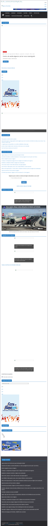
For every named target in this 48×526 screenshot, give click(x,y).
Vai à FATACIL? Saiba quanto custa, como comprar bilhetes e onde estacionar (16, 166)
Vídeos (30, 13)
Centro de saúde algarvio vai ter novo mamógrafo (19, 56)
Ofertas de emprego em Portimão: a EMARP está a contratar (14, 511)
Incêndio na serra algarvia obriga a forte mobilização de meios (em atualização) (17, 506)
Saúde (33, 53)
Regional (7, 13)
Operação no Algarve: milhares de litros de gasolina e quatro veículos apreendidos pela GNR (20, 509)
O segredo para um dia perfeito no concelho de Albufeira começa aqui (15, 144)
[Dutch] (8, 1)
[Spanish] (21, 1)
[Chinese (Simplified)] (5, 1)
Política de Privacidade (17, 15)
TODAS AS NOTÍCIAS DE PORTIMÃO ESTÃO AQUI (11, 265)
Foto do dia (36, 13)
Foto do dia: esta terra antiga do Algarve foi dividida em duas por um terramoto (18, 502)
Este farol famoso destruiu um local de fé (9, 148)
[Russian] (19, 1)
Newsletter (26, 15)
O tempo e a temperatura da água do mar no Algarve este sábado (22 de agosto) (17, 160)
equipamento (22, 53)
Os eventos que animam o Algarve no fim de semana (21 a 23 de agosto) (16, 172)
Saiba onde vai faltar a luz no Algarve (9, 497)
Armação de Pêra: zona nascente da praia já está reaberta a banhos (15, 504)
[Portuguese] (31, 16)
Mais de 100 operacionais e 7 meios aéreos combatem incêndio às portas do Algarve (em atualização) (21, 168)
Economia (19, 13)
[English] (10, 1)
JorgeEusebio (13, 53)
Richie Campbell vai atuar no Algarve (8, 158)
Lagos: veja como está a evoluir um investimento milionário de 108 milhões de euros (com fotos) (21, 494)
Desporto (7, 15)
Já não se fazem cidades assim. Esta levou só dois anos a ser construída (15, 146)
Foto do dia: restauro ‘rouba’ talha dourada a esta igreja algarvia (14, 164)
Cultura (25, 13)
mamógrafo (27, 53)
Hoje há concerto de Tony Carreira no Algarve (10, 170)
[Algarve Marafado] (3, 14)
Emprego (13, 13)
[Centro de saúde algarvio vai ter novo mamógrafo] (24, 37)
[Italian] (15, 1)
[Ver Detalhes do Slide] (24, 122)
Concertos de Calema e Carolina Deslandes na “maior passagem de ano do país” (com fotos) (19, 156)
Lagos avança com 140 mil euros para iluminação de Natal (13, 154)
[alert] (24, 377)
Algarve (18, 53)
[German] (14, 1)
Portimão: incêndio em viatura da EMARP (10, 492)
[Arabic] (2, 1)
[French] (12, 1)
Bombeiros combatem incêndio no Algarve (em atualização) (13, 162)
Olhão (31, 53)
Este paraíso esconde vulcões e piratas (9, 139)
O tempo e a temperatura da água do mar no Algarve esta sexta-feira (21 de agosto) (18, 499)
